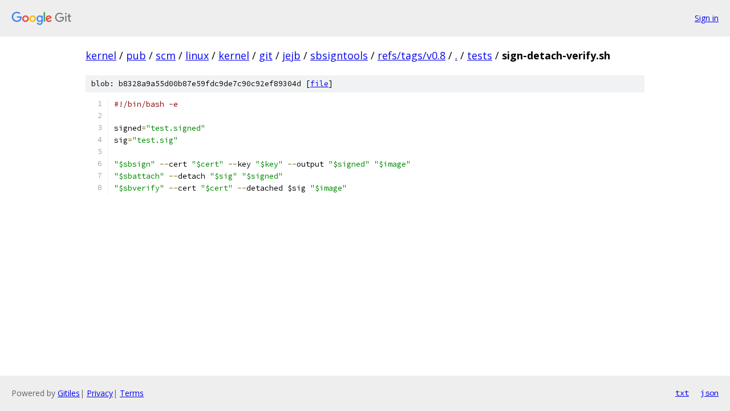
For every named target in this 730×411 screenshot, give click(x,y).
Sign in (707, 18)
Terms (132, 393)
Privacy (100, 393)
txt (682, 393)
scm (166, 55)
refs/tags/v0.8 (411, 55)
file (319, 83)
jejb (291, 55)
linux (197, 55)
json (709, 393)
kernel (101, 55)
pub (136, 55)
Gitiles (69, 393)
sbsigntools (339, 55)
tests (479, 55)
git (266, 55)
